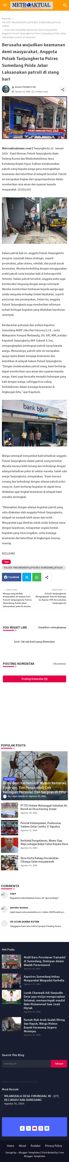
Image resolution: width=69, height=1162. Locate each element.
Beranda (6, 18)
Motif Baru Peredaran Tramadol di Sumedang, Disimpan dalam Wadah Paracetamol (45, 961)
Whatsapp (36, 577)
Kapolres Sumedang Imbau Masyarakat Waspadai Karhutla (44, 978)
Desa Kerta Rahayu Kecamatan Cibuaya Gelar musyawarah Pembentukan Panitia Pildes (39, 861)
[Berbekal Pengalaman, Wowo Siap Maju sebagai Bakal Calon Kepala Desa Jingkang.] (9, 845)
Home (10, 1146)
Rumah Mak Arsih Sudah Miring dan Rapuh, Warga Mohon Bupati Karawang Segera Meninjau (44, 1025)
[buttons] (22, 1128)
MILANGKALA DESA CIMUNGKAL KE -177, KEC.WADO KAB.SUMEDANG (31, 1098)
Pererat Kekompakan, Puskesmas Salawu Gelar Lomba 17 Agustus (41, 824)
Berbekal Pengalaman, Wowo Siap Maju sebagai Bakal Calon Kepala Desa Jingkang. (44, 844)
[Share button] (46, 577)
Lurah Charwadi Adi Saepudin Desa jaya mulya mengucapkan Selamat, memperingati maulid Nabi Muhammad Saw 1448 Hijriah (44, 1000)
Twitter (26, 577)
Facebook (13, 577)
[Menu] (5, 5)
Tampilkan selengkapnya (52, 627)
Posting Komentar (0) (35, 679)
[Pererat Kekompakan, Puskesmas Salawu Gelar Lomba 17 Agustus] (9, 827)
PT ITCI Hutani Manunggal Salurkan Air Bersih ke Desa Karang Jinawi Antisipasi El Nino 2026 (44, 809)
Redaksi (35, 1146)
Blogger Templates (29, 1152)
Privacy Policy (53, 1146)
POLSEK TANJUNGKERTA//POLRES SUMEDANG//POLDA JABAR (31, 24)
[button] (65, 5)
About (22, 1146)
